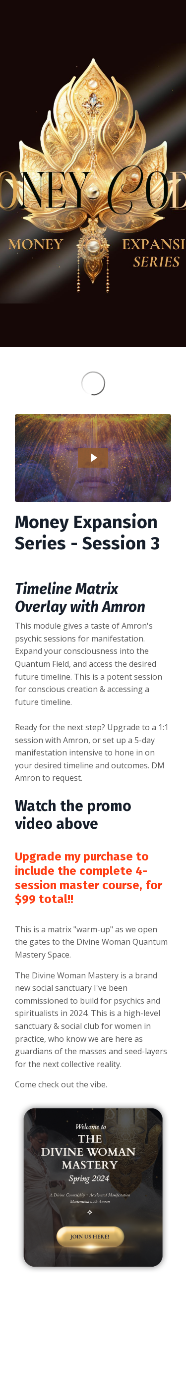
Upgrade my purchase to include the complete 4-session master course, (82, 871)
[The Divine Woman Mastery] (93, 1188)
